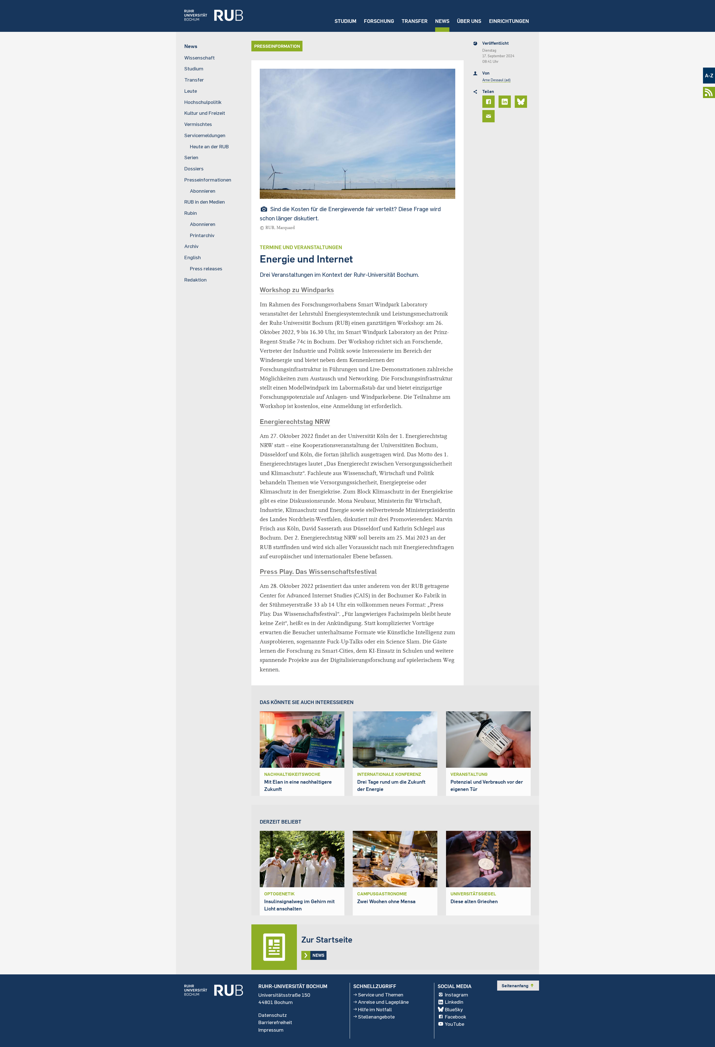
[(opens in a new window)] (209, 16)
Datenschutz (272, 1015)
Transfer (415, 21)
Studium (345, 21)
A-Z (709, 75)
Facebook (455, 1016)
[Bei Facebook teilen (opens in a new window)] (489, 102)
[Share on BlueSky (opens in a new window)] (522, 102)
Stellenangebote (376, 1016)
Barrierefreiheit (275, 1022)
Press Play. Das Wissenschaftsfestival (318, 571)
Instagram (456, 994)
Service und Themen (380, 994)
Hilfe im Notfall (375, 1009)
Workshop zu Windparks (297, 289)
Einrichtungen (509, 21)
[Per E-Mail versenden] (489, 116)
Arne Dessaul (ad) (496, 80)
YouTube (454, 1024)
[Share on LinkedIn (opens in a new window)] (506, 102)
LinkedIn (454, 1002)
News (442, 21)
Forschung (379, 21)
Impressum (270, 1029)
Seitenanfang (518, 985)
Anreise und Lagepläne (383, 1002)
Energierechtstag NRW (295, 421)
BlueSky (454, 1009)
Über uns (469, 21)
